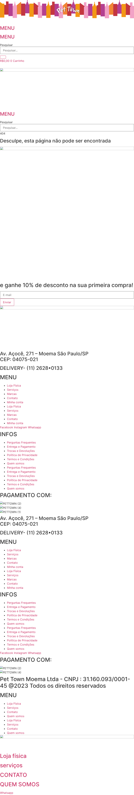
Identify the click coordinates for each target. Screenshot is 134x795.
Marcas (12, 394)
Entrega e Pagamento (21, 446)
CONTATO (13, 774)
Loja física (13, 755)
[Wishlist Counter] (67, 65)
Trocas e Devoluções (21, 451)
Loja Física (14, 385)
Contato (12, 398)
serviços (11, 765)
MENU (7, 28)
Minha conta (15, 402)
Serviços (12, 389)
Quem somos (15, 463)
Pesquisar (6, 45)
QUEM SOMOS (19, 784)
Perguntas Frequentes (21, 442)
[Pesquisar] (3, 57)
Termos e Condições (20, 459)
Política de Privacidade (22, 455)
